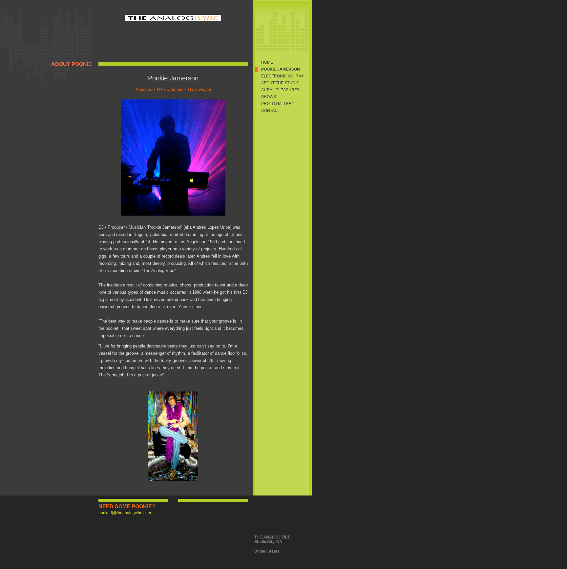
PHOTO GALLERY (277, 103)
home (267, 62)
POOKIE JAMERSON (280, 69)
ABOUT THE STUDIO (280, 83)
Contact (270, 110)
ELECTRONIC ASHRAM (282, 76)
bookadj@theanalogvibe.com (124, 513)
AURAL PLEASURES (280, 90)
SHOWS (268, 97)
